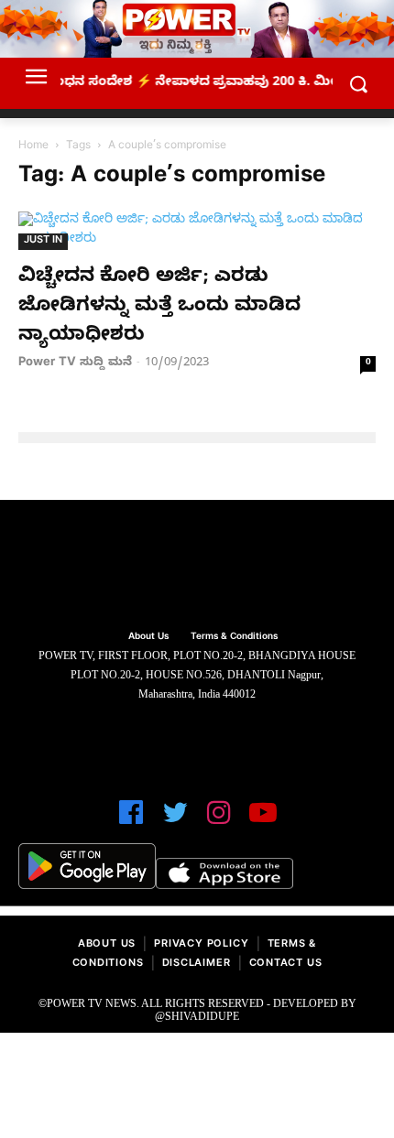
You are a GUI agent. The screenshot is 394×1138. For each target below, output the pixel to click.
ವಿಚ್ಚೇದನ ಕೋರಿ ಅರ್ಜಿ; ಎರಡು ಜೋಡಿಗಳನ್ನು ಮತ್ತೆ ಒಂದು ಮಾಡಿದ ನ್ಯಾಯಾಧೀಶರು (159, 308)
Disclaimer (196, 964)
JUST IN (43, 241)
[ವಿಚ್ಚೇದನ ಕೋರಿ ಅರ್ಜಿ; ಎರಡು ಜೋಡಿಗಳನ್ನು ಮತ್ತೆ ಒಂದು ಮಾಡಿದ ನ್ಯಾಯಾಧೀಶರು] (197, 230)
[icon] (131, 820)
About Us (107, 945)
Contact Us (286, 964)
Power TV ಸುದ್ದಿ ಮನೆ (75, 363)
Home (33, 146)
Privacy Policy (201, 945)
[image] (197, 567)
